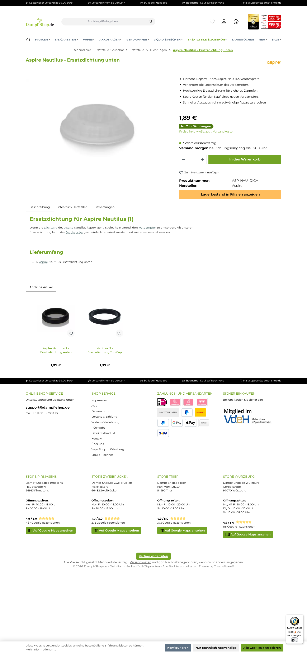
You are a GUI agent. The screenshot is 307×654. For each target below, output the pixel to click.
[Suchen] (151, 21)
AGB (94, 405)
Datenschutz (100, 411)
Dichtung (50, 227)
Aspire (68, 227)
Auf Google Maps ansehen (52, 530)
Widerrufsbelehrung (105, 422)
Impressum (99, 400)
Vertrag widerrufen (153, 556)
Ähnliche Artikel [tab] (41, 287)
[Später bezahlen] (163, 423)
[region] (98, 127)
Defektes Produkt (103, 433)
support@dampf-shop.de (48, 407)
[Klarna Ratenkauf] (175, 402)
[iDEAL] (162, 402)
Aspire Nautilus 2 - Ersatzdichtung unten (56, 350)
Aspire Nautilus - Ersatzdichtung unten (203, 50)
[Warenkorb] (235, 21)
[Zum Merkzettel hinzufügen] (71, 333)
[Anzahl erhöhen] (202, 159)
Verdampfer (147, 227)
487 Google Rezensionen (43, 522)
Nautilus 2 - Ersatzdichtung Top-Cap (105, 350)
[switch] (294, 640)
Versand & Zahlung (104, 416)
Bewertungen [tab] (104, 207)
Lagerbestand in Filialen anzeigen (230, 194)
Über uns (97, 444)
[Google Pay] (177, 423)
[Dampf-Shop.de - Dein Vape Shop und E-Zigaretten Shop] (40, 21)
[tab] (40, 207)
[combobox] (104, 21)
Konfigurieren (178, 648)
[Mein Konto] (224, 21)
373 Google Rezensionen (174, 522)
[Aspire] (274, 62)
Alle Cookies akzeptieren (262, 648)
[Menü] (301, 617)
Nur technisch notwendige (216, 648)
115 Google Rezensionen (239, 526)
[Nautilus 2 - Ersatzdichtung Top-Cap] (104, 318)
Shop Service (103, 393)
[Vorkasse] (204, 423)
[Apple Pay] (191, 423)
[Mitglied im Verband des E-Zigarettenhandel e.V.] (250, 416)
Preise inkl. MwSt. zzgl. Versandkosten (206, 131)
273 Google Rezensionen (108, 522)
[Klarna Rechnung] (202, 402)
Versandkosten (140, 562)
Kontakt (96, 438)
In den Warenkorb (244, 159)
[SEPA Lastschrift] (163, 433)
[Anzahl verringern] (183, 159)
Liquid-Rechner (102, 454)
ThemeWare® (224, 566)
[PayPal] (187, 412)
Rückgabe (98, 427)
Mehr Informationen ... (41, 649)
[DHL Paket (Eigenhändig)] (200, 412)
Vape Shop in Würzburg (107, 449)
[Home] (28, 39)
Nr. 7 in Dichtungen (196, 126)
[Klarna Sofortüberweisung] (188, 402)
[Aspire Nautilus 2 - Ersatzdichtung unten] (56, 318)
